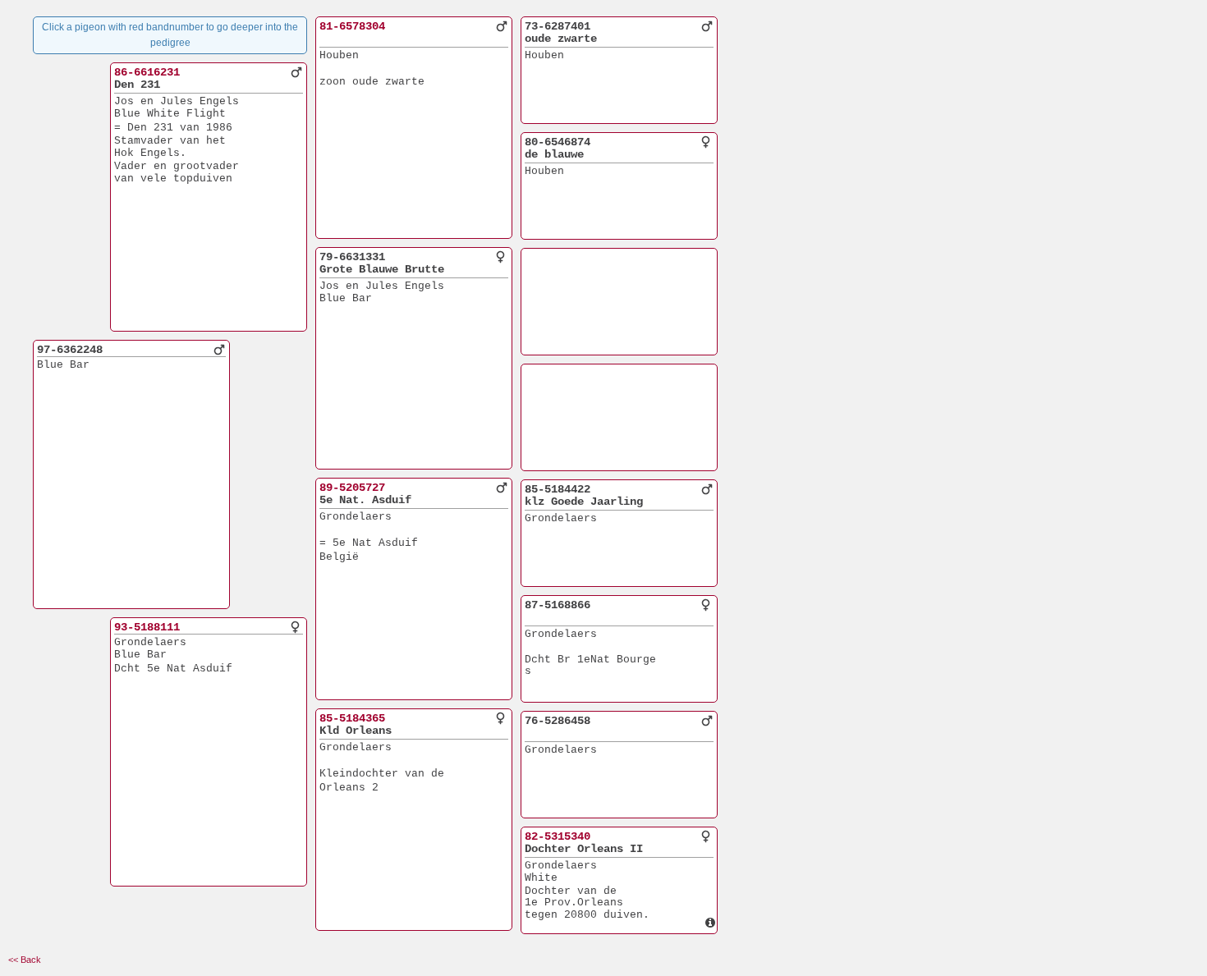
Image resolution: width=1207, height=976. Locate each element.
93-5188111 (147, 627)
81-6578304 (352, 26)
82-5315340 (557, 836)
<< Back (24, 960)
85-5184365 (352, 718)
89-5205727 (352, 487)
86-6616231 (147, 72)
